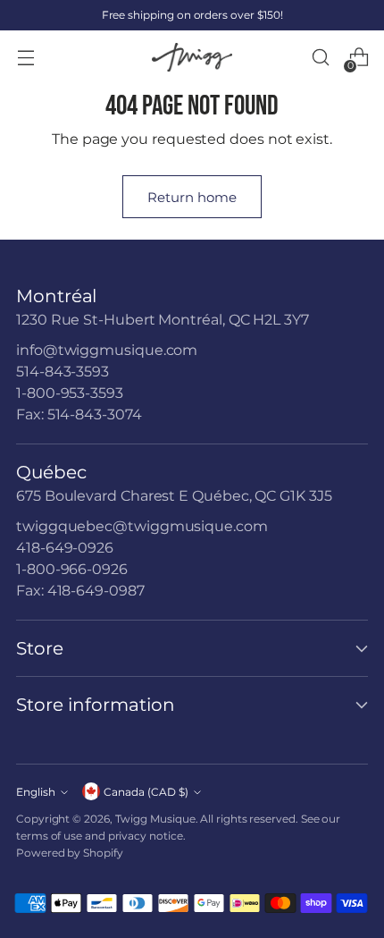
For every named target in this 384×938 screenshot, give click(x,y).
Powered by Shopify (69, 852)
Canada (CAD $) (146, 792)
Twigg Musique (155, 818)
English (35, 792)
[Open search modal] (320, 57)
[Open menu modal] (25, 57)
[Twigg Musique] (192, 57)
